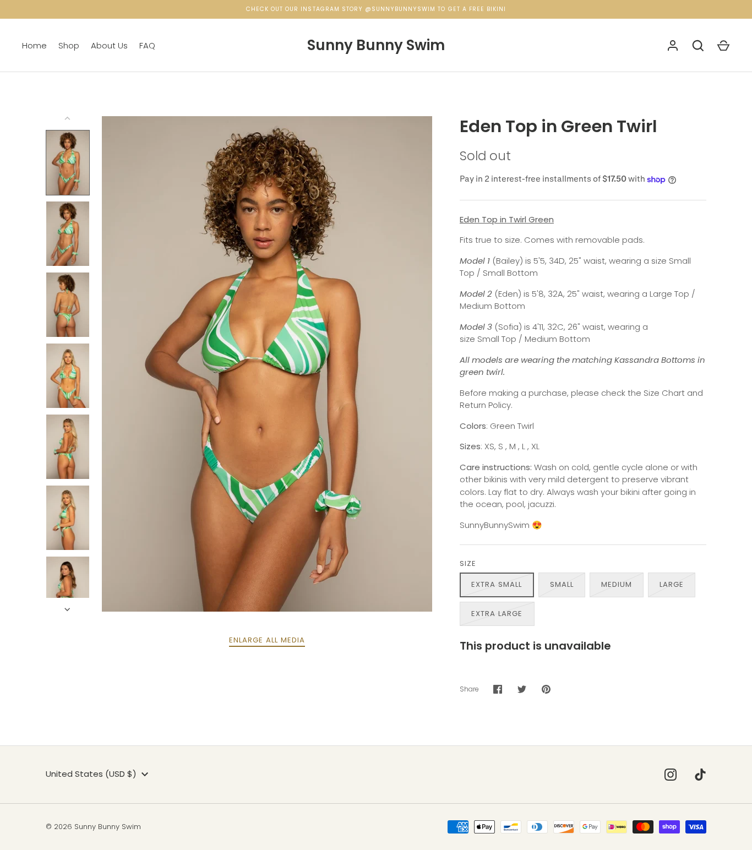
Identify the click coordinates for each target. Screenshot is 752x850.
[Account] (673, 46)
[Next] (68, 609)
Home (34, 45)
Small (562, 584)
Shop (68, 45)
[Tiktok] (700, 774)
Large (672, 584)
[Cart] (723, 46)
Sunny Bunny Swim (376, 45)
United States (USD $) (91, 774)
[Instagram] (670, 774)
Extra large (497, 613)
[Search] (698, 46)
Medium (616, 584)
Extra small (496, 584)
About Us (109, 45)
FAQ (147, 45)
